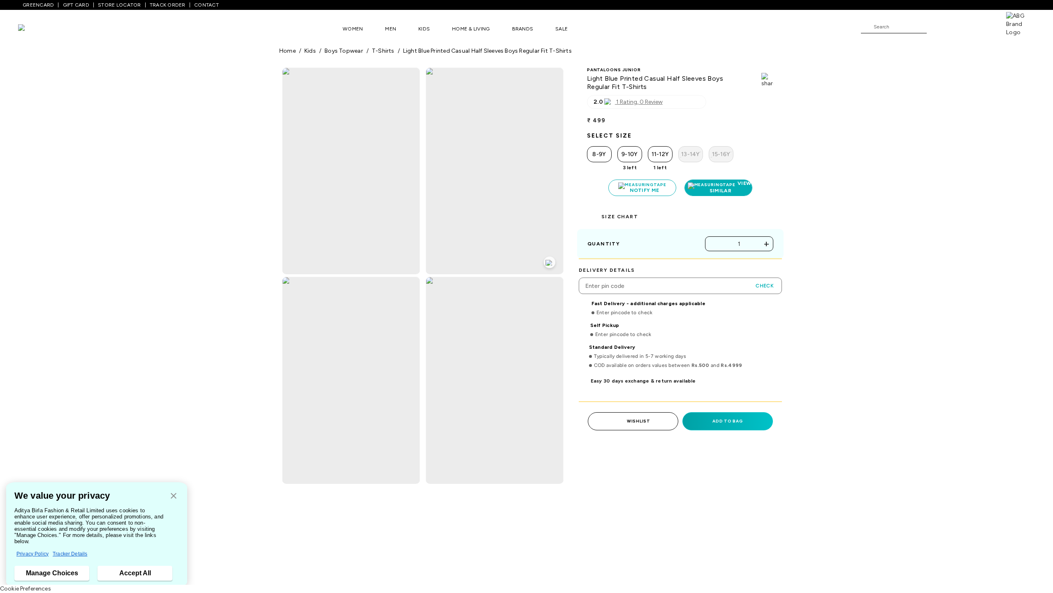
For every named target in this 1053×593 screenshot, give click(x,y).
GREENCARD (38, 5)
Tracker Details (70, 554)
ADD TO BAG (727, 421)
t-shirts (383, 50)
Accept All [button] (135, 573)
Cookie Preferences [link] (25, 588)
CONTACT (206, 5)
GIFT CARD (76, 5)
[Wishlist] (937, 27)
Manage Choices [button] (52, 573)
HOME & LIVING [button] (470, 29)
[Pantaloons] (33, 28)
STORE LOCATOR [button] (119, 5)
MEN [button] (390, 29)
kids (310, 50)
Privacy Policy (32, 554)
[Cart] (983, 26)
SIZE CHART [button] (619, 216)
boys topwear (344, 50)
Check (765, 286)
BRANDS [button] (522, 29)
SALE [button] (561, 29)
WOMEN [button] (353, 29)
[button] (173, 496)
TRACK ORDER (168, 5)
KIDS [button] (424, 29)
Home (287, 50)
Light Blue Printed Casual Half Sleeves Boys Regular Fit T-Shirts (487, 50)
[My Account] (960, 26)
